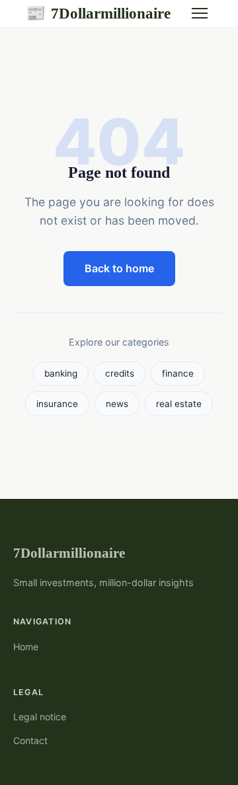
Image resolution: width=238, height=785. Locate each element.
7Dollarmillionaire (98, 13)
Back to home (119, 268)
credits (119, 373)
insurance (57, 403)
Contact (30, 740)
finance (178, 373)
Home (25, 646)
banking (60, 373)
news (117, 403)
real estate (179, 403)
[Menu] (199, 13)
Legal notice (39, 716)
